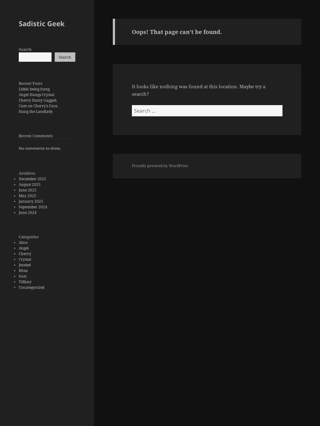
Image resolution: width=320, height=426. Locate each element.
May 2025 (27, 195)
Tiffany (25, 281)
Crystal (25, 259)
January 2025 (31, 201)
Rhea (23, 270)
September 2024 (33, 207)
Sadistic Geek (42, 23)
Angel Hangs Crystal (36, 94)
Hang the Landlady (36, 111)
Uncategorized (31, 287)
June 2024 (28, 212)
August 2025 (30, 184)
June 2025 (28, 190)
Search (25, 49)
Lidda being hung (34, 89)
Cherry (25, 253)
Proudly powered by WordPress (160, 165)
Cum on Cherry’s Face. (38, 106)
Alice (23, 242)
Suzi (23, 276)
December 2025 (32, 179)
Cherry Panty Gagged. (38, 100)
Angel (24, 248)
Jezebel (25, 265)
